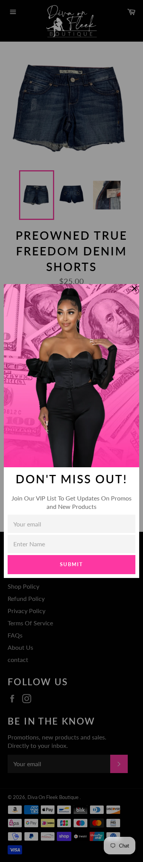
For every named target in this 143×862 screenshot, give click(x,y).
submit (72, 564)
